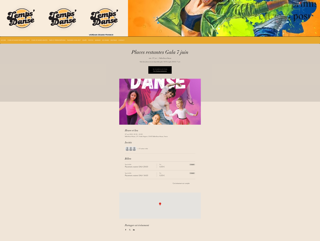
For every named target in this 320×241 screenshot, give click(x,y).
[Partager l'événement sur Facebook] (125, 229)
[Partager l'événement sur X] (130, 229)
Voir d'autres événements (160, 71)
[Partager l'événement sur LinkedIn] (134, 229)
